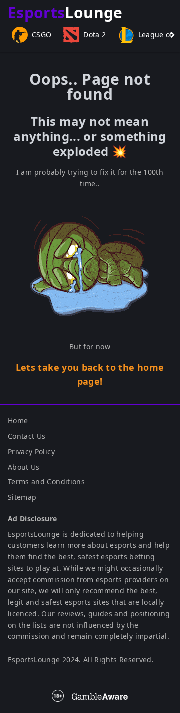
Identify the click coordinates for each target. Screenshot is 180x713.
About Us (24, 467)
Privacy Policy (31, 451)
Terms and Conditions (46, 481)
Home (18, 420)
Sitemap (22, 497)
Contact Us (27, 436)
